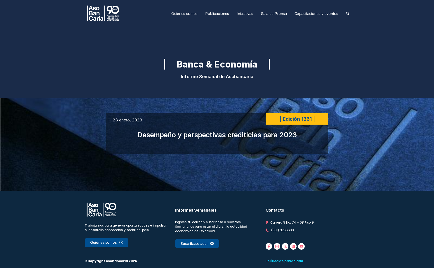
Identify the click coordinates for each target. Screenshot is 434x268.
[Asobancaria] (104, 13)
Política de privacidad (284, 261)
